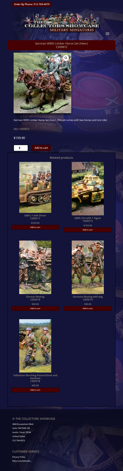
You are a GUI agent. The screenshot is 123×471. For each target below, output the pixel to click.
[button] (66, 58)
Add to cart (41, 148)
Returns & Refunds (21, 460)
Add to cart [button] (35, 227)
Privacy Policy (18, 456)
